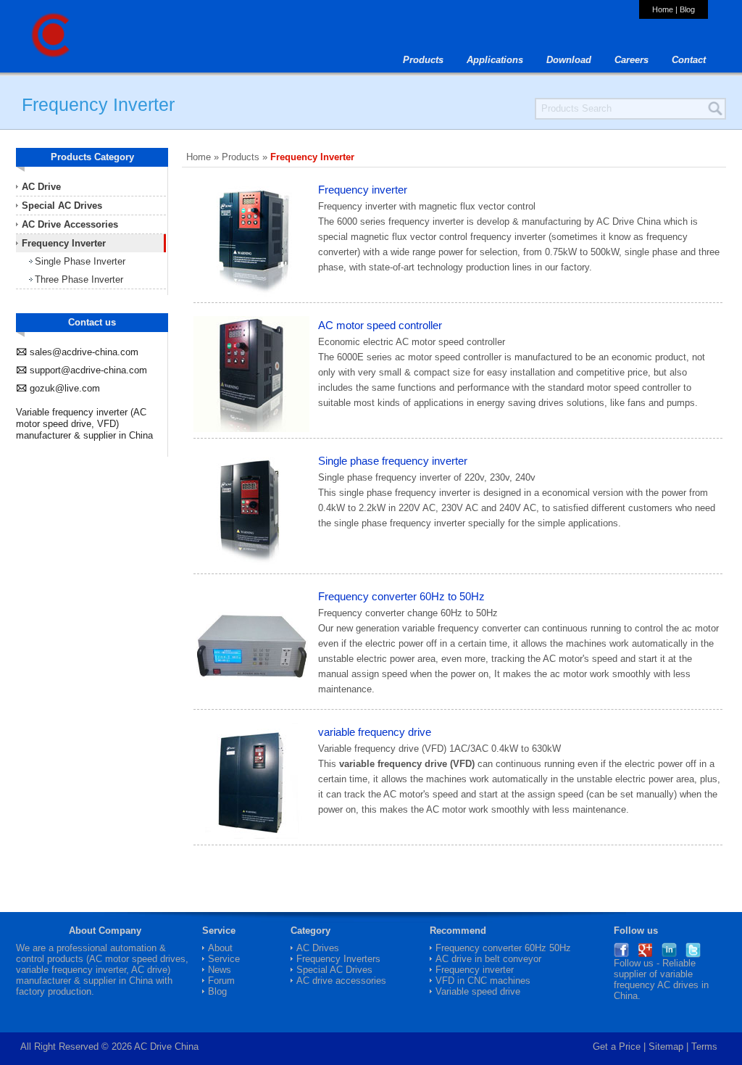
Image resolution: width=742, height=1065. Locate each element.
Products (423, 59)
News (219, 969)
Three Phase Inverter (79, 279)
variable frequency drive (374, 732)
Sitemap (666, 1046)
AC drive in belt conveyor (488, 958)
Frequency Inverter (64, 243)
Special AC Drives (62, 205)
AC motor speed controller (380, 325)
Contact (689, 59)
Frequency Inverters (338, 958)
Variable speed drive (477, 991)
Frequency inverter (362, 189)
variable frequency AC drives (656, 979)
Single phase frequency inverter (392, 461)
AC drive (149, 969)
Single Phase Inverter (80, 261)
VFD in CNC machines (482, 980)
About (220, 947)
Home (662, 9)
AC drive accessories (341, 980)
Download (568, 59)
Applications (495, 59)
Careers (631, 59)
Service (224, 958)
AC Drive (41, 186)
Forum (221, 980)
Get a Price (617, 1046)
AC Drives (317, 947)
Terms (704, 1046)
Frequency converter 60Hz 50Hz (503, 947)
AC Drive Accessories (70, 224)
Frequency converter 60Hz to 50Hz (401, 596)
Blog (687, 9)
